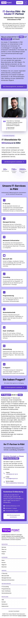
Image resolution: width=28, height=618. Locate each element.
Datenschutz (5, 606)
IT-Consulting (5, 586)
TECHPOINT (16, 611)
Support (4, 551)
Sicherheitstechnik (6, 593)
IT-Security (4, 573)
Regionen (4, 564)
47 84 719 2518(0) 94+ (12, 474)
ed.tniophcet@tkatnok (12, 478)
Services (4, 547)
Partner (4, 562)
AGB (3, 599)
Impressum (4, 604)
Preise (3, 553)
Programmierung (6, 588)
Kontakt (19, 2)
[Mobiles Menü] (25, 2)
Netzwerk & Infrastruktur (8, 580)
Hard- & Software (6, 591)
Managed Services (6, 577)
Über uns (4, 549)
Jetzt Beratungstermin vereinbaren (13, 86)
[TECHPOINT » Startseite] (7, 3)
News (3, 560)
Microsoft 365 (5, 575)
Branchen (4, 567)
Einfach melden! (22, 615)
